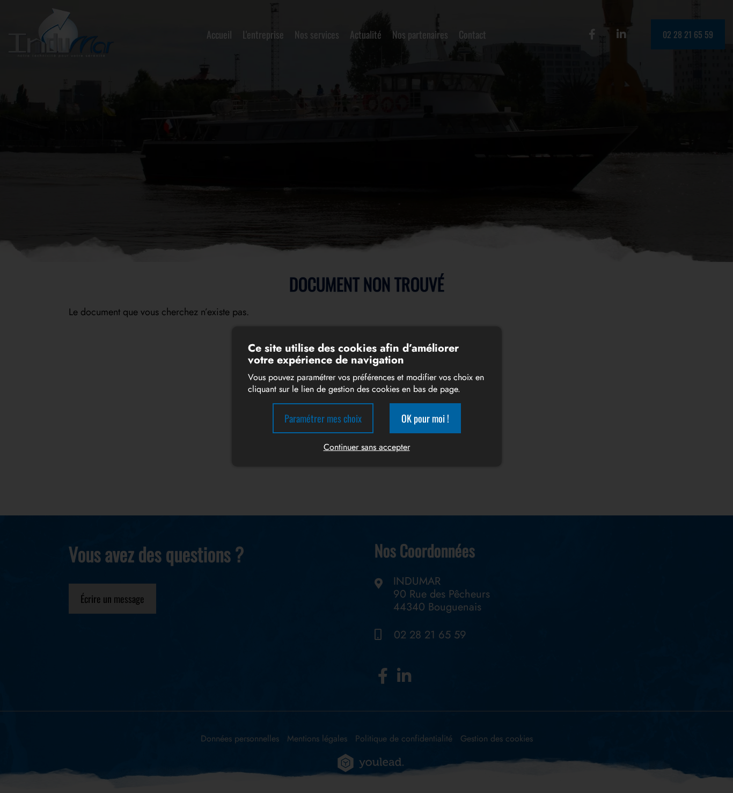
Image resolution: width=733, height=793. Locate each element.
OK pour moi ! (425, 418)
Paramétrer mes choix (323, 418)
